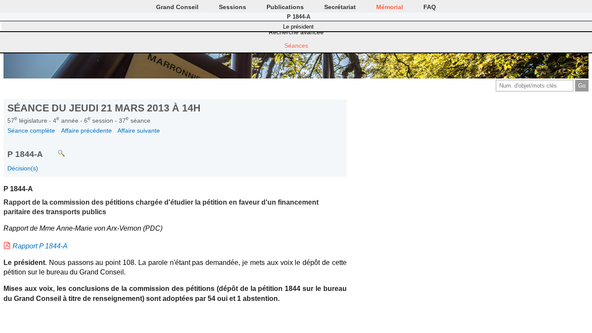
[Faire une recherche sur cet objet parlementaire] (55, 149)
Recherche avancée (296, 32)
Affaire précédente (86, 130)
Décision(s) (22, 168)
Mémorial (389, 6)
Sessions (232, 6)
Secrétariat (340, 6)
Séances (296, 45)
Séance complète (31, 130)
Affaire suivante (138, 130)
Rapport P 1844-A (40, 246)
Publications (285, 6)
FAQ (429, 6)
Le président (298, 26)
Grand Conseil (177, 6)
